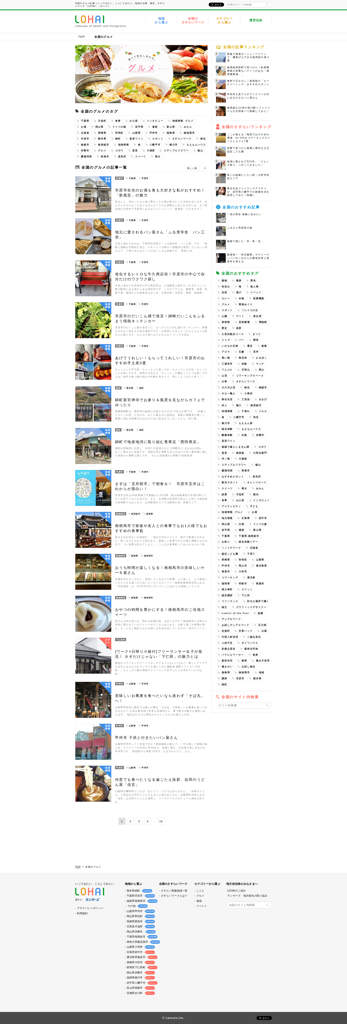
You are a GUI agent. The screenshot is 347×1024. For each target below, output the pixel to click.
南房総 (240, 452)
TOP (81, 36)
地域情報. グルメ (183, 120)
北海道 (85, 132)
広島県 (246, 518)
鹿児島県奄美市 (141, 957)
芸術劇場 (244, 322)
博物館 (263, 322)
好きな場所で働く (258, 601)
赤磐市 (85, 150)
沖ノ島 (226, 458)
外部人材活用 (230, 637)
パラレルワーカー (233, 654)
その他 (136, 905)
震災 (250, 346)
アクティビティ (231, 506)
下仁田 (246, 595)
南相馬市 (189, 132)
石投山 (246, 369)
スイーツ (140, 156)
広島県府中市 (140, 952)
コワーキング (230, 577)
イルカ (263, 411)
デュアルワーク (231, 619)
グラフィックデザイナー (251, 607)
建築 (239, 280)
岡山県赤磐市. (140, 931)
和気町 (119, 132)
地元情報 (227, 518)
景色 (253, 280)
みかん (188, 126)
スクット (247, 589)
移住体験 (227, 429)
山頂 (224, 375)
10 (161, 821)
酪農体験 (227, 435)
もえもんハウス (196, 144)
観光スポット (230, 482)
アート (240, 316)
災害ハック (246, 630)
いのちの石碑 (230, 346)
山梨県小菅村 (140, 946)
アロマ (226, 351)
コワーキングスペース (250, 375)
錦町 (118, 138)
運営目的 (256, 20)
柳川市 (173, 144)
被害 (244, 660)
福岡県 (226, 583)
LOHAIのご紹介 (236, 890)
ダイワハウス (250, 643)
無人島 (254, 286)
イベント (255, 292)
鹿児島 (251, 577)
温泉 (239, 328)
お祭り (226, 541)
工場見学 (227, 363)
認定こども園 (230, 553)
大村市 (243, 571)
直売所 (122, 156)
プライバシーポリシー (90, 908)
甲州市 (154, 132)
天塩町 (102, 120)
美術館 (226, 322)
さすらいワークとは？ (174, 895)
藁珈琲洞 (86, 156)
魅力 (239, 405)
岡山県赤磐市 (140, 972)
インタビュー (155, 120)
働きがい (227, 666)
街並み (226, 286)
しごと (200, 890)
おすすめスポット (233, 476)
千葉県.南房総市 (249, 536)
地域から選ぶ (161, 20)
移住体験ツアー (248, 541)
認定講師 (227, 595)
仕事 (224, 381)
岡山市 (243, 565)
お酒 (84, 126)
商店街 (243, 357)
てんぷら (227, 369)
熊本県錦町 (139, 890)
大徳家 (151, 150)
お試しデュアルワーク (235, 625)
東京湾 (257, 316)
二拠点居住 (254, 637)
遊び (239, 292)
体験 (244, 363)
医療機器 (258, 298)
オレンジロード (257, 482)
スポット (157, 138)
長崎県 (102, 132)
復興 (264, 346)
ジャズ (226, 340)
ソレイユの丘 (250, 310)
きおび (263, 399)
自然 (224, 292)
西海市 (105, 156)
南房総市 (103, 144)
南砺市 (85, 144)
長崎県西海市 (140, 921)
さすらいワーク (182, 138)
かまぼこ (261, 357)
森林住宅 (227, 660)
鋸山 (200, 150)
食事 (118, 120)
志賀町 (226, 630)
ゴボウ (119, 150)
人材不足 (227, 643)
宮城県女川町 (140, 993)
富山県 (171, 126)
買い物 (226, 357)
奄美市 (226, 571)
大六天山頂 (229, 387)
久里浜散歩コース (233, 334)
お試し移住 (248, 666)
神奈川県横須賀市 (142, 941)
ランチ (260, 363)
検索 (267, 4)
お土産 (134, 120)
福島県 (171, 132)
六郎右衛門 (260, 452)
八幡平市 (155, 144)
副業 (260, 613)
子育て (251, 553)
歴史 (224, 328)
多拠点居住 (229, 648)
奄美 (255, 654)
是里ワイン (136, 138)
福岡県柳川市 (140, 977)
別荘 (256, 417)
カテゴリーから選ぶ (224, 20)
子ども (254, 506)
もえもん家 (246, 423)
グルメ (102, 150)
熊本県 (102, 138)
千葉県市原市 (140, 895)
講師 (224, 678)
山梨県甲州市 (140, 911)
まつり (257, 334)
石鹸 (241, 351)
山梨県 (136, 132)
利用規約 (82, 913)
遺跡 (155, 126)
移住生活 (227, 399)
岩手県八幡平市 (141, 982)
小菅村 (248, 393)
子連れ (246, 411)
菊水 (158, 156)
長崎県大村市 (140, 962)
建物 (224, 280)
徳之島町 (227, 589)
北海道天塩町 (140, 926)
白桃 (241, 524)
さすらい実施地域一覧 (174, 890)
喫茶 (256, 340)
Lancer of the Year (235, 613)
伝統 (244, 435)
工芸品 (246, 399)
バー (241, 340)
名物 (241, 298)
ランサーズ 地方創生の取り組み (247, 895)
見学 (256, 351)
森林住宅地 (251, 648)
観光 (256, 494)
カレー (226, 298)
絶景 (224, 494)
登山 (261, 369)
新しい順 (192, 168)
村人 (224, 405)
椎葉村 (260, 583)
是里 (135, 150)
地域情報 (123, 144)
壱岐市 (243, 583)
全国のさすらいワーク (193, 20)
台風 (264, 630)
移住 (203, 138)
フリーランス (230, 601)
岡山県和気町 (140, 916)
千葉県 (85, 120)
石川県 (262, 625)
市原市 (85, 138)
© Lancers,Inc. (173, 1017)
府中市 (263, 518)
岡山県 (99, 126)
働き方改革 (263, 660)
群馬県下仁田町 (141, 967)
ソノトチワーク (231, 547)
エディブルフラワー (176, 150)
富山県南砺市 (140, 987)
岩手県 (139, 126)
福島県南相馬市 (141, 900)
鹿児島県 (261, 565)
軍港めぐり (246, 304)
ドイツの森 (119, 126)
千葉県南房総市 (141, 936)
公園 (224, 316)
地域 (261, 672)
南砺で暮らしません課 (235, 446)
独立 (224, 607)
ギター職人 (229, 393)
